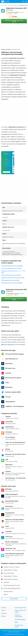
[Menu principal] (26, 1)
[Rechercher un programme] (23, 1)
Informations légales (20, 619)
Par (12, 12)
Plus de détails (14, 598)
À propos (3, 607)
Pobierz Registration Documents (9, 275)
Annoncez (4, 613)
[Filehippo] (5, 1)
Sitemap (3, 616)
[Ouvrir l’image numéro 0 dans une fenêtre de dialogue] (7, 162)
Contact (3, 610)
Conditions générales (20, 607)
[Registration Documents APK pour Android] (3, 11)
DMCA (16, 622)
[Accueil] (1, 5)
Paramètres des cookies (19, 626)
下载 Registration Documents (9, 280)
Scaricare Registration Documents (10, 268)
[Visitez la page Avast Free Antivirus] (14, 17)
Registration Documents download (10, 282)
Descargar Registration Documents (10, 266)
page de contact (6, 344)
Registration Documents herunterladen (11, 277)
